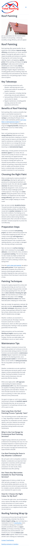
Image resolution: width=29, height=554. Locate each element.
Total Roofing (17, 523)
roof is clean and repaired (14, 265)
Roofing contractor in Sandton (9, 544)
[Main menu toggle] (26, 7)
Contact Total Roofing (7, 540)
